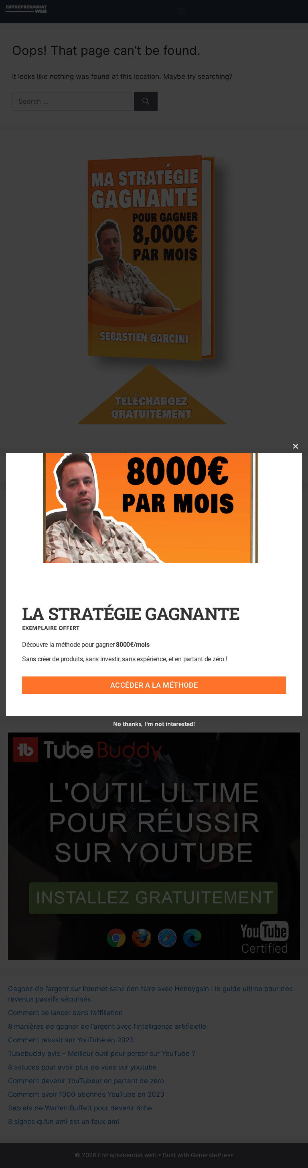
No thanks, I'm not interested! (154, 724)
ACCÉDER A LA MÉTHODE (154, 685)
